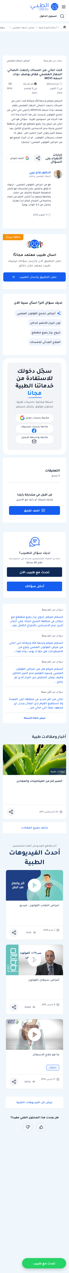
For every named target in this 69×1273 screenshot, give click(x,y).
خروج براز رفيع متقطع (46, 332)
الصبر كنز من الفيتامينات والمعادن (39, 781)
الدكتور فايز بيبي (40, 172)
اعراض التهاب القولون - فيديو (39, 905)
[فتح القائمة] (62, 7)
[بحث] (62, 16)
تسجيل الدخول (48, 16)
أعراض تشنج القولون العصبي (36, 313)
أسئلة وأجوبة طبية (48, 27)
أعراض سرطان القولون (43, 980)
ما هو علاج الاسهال (46, 1055)
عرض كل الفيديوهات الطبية (34, 1102)
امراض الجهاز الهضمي (23, 27)
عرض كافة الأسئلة (34, 718)
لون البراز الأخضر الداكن (45, 323)
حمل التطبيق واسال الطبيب (38, 277)
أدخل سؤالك (34, 586)
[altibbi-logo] (44, 7)
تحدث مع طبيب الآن (34, 572)
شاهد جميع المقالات (34, 827)
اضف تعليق (32, 510)
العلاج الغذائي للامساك (45, 342)
